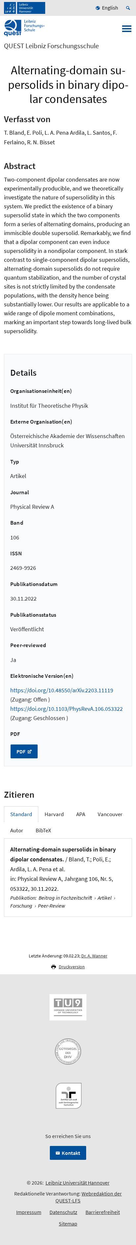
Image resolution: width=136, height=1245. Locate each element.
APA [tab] (80, 814)
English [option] (110, 7)
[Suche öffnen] (129, 8)
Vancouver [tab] (110, 814)
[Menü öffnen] (126, 30)
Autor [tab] (16, 830)
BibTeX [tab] (43, 830)
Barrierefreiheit (102, 1212)
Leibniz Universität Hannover (78, 1182)
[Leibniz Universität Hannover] (24, 8)
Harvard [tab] (54, 814)
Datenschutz (63, 1212)
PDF (21, 751)
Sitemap (68, 1223)
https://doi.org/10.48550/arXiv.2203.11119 (61, 690)
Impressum (28, 1212)
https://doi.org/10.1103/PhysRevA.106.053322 (66, 708)
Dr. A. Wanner (94, 956)
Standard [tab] (21, 814)
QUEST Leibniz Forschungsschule (51, 46)
